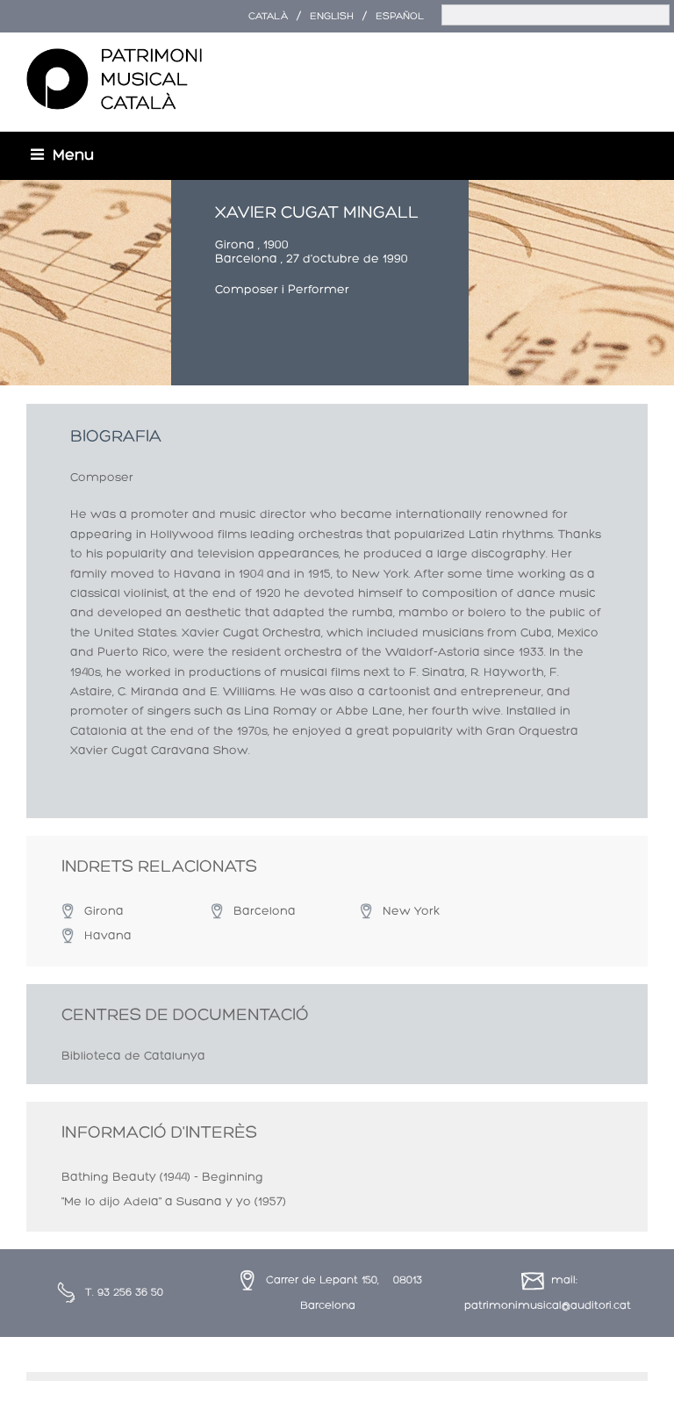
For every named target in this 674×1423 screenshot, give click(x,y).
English (332, 16)
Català (268, 16)
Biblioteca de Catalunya (133, 1056)
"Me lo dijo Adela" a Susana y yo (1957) (173, 1202)
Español (400, 16)
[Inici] (114, 79)
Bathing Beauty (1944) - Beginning (162, 1177)
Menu (73, 155)
